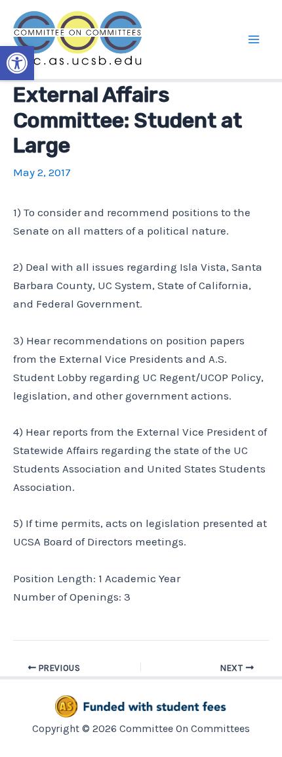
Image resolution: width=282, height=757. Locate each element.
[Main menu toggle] (254, 39)
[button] (17, 63)
